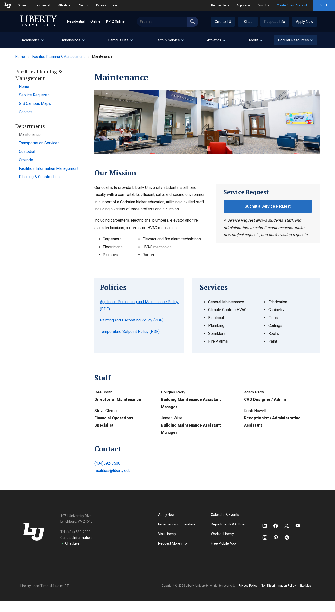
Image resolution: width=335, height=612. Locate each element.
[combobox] (167, 22)
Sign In (324, 5)
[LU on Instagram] (267, 537)
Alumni (83, 5)
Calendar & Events (225, 515)
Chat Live (72, 543)
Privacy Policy (248, 585)
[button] (295, 40)
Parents (101, 5)
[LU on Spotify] (289, 537)
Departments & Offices (228, 524)
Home (20, 56)
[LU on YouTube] (300, 525)
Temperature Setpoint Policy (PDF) (130, 331)
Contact (25, 112)
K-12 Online (115, 21)
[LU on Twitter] (289, 525)
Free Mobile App (223, 543)
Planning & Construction (39, 177)
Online (22, 5)
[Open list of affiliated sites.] (115, 5)
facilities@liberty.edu (112, 470)
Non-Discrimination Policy (278, 585)
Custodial (27, 151)
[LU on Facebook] (278, 525)
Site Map (305, 585)
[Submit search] (192, 22)
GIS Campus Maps (35, 103)
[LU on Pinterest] (277, 537)
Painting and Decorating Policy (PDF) (131, 320)
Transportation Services (39, 143)
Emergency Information (176, 524)
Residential (42, 5)
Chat (248, 21)
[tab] (32, 40)
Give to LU (223, 21)
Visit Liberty (167, 534)
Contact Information (76, 537)
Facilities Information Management (48, 168)
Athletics (64, 5)
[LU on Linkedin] (267, 525)
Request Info (220, 5)
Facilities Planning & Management (58, 56)
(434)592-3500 (107, 463)
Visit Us (263, 5)
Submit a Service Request (268, 206)
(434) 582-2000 (78, 532)
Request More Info (172, 543)
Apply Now (243, 5)
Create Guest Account (292, 5)
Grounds (26, 160)
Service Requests (34, 95)
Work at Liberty (222, 534)
